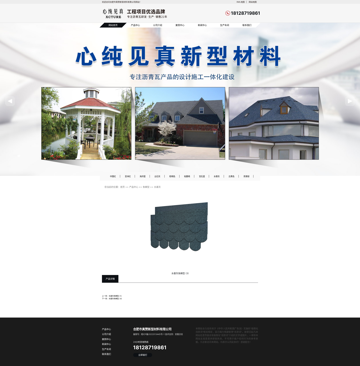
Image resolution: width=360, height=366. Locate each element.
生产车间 (224, 25)
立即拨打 (142, 355)
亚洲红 (128, 176)
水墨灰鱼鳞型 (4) (115, 299)
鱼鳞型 (146, 187)
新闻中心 (202, 25)
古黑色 (231, 176)
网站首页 (113, 25)
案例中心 (180, 25)
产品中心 (135, 25)
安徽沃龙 (179, 334)
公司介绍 (157, 25)
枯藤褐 (187, 176)
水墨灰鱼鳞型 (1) (115, 296)
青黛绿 (246, 176)
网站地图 (253, 2)
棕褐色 (172, 176)
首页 (122, 187)
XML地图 (241, 2)
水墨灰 (217, 176)
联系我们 (246, 25)
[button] (10, 101)
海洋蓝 (143, 176)
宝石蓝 (202, 176)
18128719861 (149, 347)
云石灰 (157, 176)
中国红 (113, 176)
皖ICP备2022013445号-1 (153, 334)
